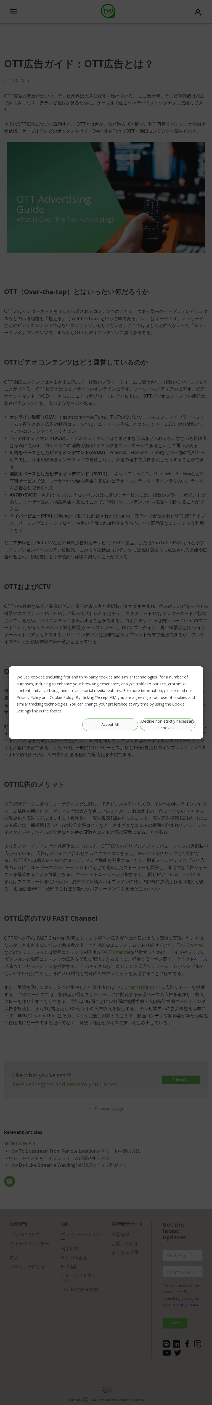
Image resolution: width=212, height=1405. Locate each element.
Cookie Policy (62, 697)
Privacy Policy (29, 697)
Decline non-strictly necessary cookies (167, 725)
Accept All (110, 724)
